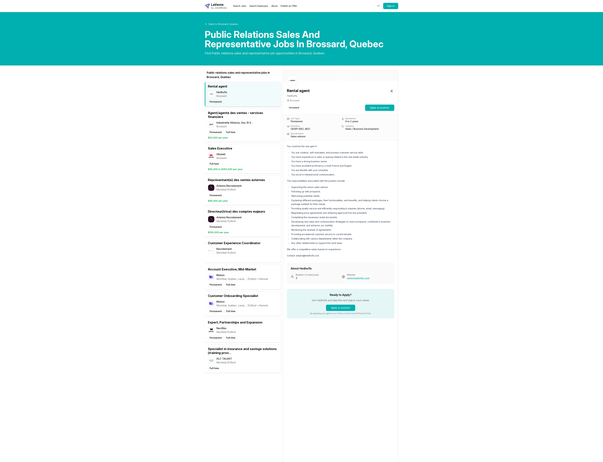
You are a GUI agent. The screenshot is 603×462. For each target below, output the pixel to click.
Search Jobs (239, 6)
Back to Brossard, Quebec (223, 24)
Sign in (390, 6)
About (274, 6)
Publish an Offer (289, 6)
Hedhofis (292, 95)
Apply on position (379, 107)
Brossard (294, 100)
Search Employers (258, 6)
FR (378, 6)
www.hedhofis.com (358, 278)
